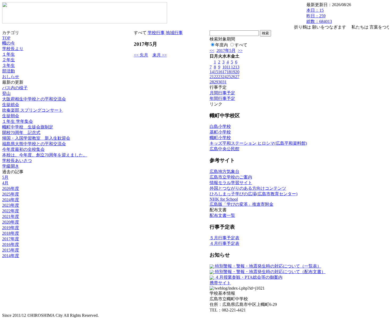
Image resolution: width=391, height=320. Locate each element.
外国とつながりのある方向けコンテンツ (248, 188)
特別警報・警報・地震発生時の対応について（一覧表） (267, 266)
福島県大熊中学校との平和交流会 (34, 143)
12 (233, 67)
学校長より (12, 48)
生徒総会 (10, 104)
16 (220, 72)
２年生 (8, 60)
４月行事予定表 (224, 243)
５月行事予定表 (224, 238)
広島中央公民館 (224, 149)
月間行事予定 (222, 93)
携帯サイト (220, 283)
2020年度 (10, 222)
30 (220, 82)
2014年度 (10, 255)
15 (216, 72)
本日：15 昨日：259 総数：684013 (319, 16)
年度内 (221, 45)
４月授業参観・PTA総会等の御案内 (248, 277)
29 (216, 82)
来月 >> (159, 55)
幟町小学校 (220, 137)
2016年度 (10, 244)
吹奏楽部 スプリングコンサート (32, 110)
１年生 (8, 54)
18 (229, 72)
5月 (5, 177)
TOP (6, 38)
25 (229, 76)
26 (233, 76)
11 (229, 67)
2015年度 (10, 250)
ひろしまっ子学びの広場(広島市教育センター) (253, 194)
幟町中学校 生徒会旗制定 (27, 127)
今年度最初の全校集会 (23, 149)
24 (224, 76)
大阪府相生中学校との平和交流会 (34, 99)
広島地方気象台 (224, 171)
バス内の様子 (15, 88)
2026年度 (10, 188)
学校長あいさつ (17, 160)
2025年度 (10, 194)
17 (224, 72)
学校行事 (156, 32)
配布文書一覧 (222, 215)
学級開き (10, 166)
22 (216, 76)
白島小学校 (220, 126)
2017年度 (10, 239)
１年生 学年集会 (17, 121)
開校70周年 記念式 (21, 132)
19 (233, 72)
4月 (5, 183)
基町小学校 (220, 132)
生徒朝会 (10, 116)
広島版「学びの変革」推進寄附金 (241, 204)
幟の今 (8, 43)
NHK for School (224, 199)
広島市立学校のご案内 (231, 177)
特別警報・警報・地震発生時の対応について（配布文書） (270, 271)
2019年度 (10, 227)
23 (220, 76)
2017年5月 (226, 50)
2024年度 (10, 199)
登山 (6, 93)
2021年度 (10, 216)
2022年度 (10, 211)
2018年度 (10, 233)
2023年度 (10, 205)
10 (224, 67)
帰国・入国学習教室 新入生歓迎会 (36, 138)
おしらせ (10, 76)
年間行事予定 (222, 98)
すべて (241, 45)
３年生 (8, 65)
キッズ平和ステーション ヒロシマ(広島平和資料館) (258, 143)
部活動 (8, 71)
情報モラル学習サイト (231, 182)
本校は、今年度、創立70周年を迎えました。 (44, 155)
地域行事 (174, 32)
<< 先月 (141, 55)
